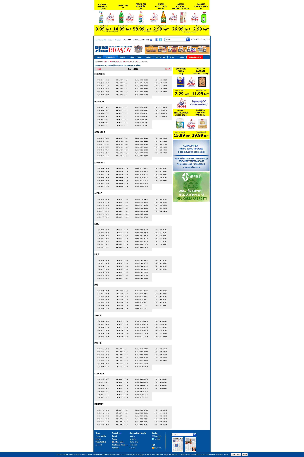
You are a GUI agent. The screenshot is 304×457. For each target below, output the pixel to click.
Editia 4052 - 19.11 (122, 113)
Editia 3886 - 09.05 (141, 306)
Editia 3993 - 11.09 (141, 174)
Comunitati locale (138, 433)
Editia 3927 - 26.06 (103, 269)
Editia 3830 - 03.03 (161, 358)
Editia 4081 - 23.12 (103, 89)
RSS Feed (157, 448)
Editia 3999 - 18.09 (122, 177)
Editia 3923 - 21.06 (122, 260)
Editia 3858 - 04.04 (161, 327)
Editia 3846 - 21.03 (122, 352)
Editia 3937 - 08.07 (141, 247)
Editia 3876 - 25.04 (103, 327)
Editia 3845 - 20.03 (122, 355)
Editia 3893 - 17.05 (122, 306)
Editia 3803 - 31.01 (103, 410)
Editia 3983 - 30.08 (103, 199)
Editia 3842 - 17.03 (122, 364)
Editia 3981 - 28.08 (103, 205)
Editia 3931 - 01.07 (161, 244)
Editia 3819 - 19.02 (122, 385)
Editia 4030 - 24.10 (103, 156)
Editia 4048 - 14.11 (122, 125)
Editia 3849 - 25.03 (103, 364)
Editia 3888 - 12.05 (141, 300)
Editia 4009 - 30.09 (103, 168)
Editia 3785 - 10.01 (161, 410)
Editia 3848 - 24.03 (103, 367)
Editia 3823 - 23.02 (103, 394)
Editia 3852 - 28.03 (103, 355)
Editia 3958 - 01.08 (161, 211)
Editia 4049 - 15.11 (122, 122)
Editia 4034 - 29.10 (103, 144)
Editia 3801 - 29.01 (103, 416)
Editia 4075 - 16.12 (122, 89)
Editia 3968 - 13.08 (141, 202)
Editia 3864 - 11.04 (141, 327)
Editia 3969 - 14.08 (141, 199)
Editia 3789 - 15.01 (141, 416)
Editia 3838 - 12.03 (141, 355)
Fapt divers (160, 57)
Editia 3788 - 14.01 (141, 419)
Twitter (157, 439)
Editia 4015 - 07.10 (161, 138)
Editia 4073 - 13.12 (122, 95)
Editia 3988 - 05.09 (161, 168)
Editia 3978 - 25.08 (103, 214)
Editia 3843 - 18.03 (122, 361)
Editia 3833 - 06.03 (161, 349)
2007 (167, 69)
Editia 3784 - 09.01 (161, 413)
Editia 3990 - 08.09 (141, 183)
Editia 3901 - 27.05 (103, 303)
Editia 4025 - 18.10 (122, 150)
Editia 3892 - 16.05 (122, 309)
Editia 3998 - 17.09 (122, 180)
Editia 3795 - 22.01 (122, 416)
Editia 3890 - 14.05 (141, 294)
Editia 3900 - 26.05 (103, 306)
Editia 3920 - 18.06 (122, 269)
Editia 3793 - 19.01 (122, 422)
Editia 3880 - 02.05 (161, 303)
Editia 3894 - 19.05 (122, 303)
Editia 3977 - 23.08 (103, 217)
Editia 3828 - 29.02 (103, 379)
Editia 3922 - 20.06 (122, 263)
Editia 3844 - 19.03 (122, 358)
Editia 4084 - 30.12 (103, 80)
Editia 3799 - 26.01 (103, 422)
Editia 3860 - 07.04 (161, 321)
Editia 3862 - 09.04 (141, 333)
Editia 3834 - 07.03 (141, 367)
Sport (172, 57)
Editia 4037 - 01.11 (161, 116)
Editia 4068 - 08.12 (141, 92)
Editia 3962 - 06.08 (161, 199)
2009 (98, 69)
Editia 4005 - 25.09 (103, 180)
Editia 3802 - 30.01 (103, 413)
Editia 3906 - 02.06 (161, 269)
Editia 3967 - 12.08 (141, 205)
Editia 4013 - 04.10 (161, 144)
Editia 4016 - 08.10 (141, 156)
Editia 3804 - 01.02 (161, 388)
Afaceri (148, 57)
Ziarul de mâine (195, 57)
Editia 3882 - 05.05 (161, 297)
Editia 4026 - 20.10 (122, 147)
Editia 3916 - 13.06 (141, 260)
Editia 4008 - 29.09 (103, 171)
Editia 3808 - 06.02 (141, 397)
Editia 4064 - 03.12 (161, 86)
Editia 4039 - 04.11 (161, 110)
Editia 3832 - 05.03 (161, 352)
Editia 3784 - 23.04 (103, 333)
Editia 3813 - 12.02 (141, 382)
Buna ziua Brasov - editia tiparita (121, 62)
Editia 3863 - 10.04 (141, 330)
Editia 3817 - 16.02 (122, 391)
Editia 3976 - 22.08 (122, 199)
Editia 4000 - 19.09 (122, 174)
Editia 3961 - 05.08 (161, 202)
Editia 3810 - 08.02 (141, 391)
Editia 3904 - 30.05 (103, 294)
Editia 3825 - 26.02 (103, 388)
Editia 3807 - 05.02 (161, 379)
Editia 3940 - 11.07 (141, 238)
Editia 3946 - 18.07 (122, 241)
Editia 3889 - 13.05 (141, 297)
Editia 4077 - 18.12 (122, 83)
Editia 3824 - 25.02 (103, 391)
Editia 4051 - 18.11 (122, 116)
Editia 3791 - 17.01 (141, 410)
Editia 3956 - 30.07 (103, 233)
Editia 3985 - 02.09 (161, 177)
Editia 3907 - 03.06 (161, 266)
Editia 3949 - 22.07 (122, 233)
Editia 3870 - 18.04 (122, 327)
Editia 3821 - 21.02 (122, 379)
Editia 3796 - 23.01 (122, 413)
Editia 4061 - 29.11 (103, 107)
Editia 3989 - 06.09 (141, 186)
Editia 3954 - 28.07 (103, 238)
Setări (245, 454)
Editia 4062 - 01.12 (161, 92)
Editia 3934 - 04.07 (161, 236)
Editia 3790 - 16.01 (141, 413)
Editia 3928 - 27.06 (103, 266)
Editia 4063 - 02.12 (161, 89)
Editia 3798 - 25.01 (103, 425)
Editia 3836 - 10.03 (141, 361)
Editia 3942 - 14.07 (141, 233)
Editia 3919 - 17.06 (122, 272)
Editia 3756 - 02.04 (161, 333)
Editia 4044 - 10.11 (141, 116)
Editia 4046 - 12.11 (141, 110)
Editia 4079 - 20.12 (103, 95)
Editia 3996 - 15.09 (122, 186)
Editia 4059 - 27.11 (103, 113)
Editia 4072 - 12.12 (141, 80)
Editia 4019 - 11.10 (141, 147)
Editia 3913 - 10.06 (141, 269)
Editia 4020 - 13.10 (141, 144)
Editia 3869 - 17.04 (122, 330)
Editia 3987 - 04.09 (161, 171)
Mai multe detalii (222, 454)
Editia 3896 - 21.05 (122, 297)
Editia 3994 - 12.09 (141, 171)
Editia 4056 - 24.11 (103, 122)
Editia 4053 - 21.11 (122, 107)
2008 (136, 62)
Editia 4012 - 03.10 (161, 147)
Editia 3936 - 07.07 (161, 230)
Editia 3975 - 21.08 (122, 202)
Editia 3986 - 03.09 (161, 174)
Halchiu (132, 448)
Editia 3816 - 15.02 (122, 394)
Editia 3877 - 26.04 (103, 324)
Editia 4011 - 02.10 (161, 150)
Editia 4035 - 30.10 (103, 141)
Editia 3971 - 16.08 (122, 214)
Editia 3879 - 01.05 (161, 306)
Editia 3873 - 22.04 (103, 336)
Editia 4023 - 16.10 (122, 156)
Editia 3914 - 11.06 (141, 266)
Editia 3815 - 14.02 (122, 397)
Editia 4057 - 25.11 (103, 119)
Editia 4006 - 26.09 (103, 177)
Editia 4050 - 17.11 (122, 119)
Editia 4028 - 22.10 (122, 141)
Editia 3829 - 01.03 (161, 361)
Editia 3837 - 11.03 (141, 358)
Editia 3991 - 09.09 (141, 180)
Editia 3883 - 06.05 (161, 294)
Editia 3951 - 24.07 (103, 247)
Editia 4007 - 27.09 (103, 174)
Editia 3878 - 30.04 (103, 321)
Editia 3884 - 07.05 (161, 291)
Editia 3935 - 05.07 (161, 233)
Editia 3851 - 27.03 (103, 358)
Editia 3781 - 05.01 (161, 422)
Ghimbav (133, 439)
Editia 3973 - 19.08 (122, 208)
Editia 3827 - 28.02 (103, 382)
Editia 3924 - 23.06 (103, 278)
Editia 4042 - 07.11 (141, 122)
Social (122, 57)
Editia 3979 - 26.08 (103, 211)
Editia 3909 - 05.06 (161, 260)
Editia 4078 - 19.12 (122, 80)
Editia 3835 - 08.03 (141, 364)
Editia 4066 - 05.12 (161, 80)
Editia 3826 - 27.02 (103, 385)
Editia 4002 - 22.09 (122, 168)
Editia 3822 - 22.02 (103, 397)
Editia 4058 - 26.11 (103, 116)
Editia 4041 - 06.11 (141, 125)
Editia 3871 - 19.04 (122, 324)
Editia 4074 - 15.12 (122, 92)
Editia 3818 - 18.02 (122, 388)
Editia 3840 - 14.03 (141, 349)
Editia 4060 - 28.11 (103, 110)
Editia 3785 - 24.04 (103, 330)
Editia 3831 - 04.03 (161, 355)
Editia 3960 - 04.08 (161, 205)
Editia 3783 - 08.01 (161, 416)
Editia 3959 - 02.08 (161, 208)
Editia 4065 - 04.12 (161, 83)
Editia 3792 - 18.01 (122, 425)
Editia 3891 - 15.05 (141, 291)
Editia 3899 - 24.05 (103, 309)
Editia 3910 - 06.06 (141, 278)
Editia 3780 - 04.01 (161, 425)
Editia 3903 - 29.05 (103, 297)
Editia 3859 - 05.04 (161, 324)
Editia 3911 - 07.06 (141, 275)
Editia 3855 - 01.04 (161, 336)
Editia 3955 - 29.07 (103, 236)
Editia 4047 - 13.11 (141, 107)
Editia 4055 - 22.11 (103, 125)
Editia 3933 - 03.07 (161, 238)
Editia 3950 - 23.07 (122, 230)
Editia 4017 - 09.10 (141, 153)
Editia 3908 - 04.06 (161, 263)
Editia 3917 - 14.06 (122, 278)
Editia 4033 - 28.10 (103, 147)
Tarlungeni (134, 442)
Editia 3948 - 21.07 (122, 236)
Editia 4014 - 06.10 (161, 141)
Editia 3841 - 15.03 (122, 367)
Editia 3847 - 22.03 (122, 349)
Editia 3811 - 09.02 (141, 388)
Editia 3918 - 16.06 (122, 275)
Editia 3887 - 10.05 (141, 303)
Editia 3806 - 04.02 (161, 382)
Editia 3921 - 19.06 (122, 266)
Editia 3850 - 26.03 (103, 361)
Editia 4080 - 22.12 (103, 92)
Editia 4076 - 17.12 (122, 86)
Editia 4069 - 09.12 (141, 89)
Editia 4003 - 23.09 (103, 186)
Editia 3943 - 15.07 (141, 230)
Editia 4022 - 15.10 (141, 138)
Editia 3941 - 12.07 (141, 236)
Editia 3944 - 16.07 (122, 247)
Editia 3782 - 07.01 (161, 419)
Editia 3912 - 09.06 (141, 272)
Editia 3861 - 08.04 (141, 336)
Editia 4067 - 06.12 (141, 95)
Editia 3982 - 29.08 (103, 202)
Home (99, 57)
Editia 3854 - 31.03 (103, 349)
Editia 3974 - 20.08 (122, 205)
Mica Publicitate (100, 40)
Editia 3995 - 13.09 (141, 168)
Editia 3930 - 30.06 (103, 260)
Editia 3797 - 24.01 (122, 410)
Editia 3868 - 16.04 (122, 333)
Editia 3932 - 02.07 (161, 241)
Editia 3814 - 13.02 (141, 379)
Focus (181, 57)
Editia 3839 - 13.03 (141, 352)
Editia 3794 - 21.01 (122, 419)
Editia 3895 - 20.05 (122, 300)
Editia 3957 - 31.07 (103, 230)
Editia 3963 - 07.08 (141, 217)
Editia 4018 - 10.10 (141, 150)
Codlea (132, 436)
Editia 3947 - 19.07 (122, 238)
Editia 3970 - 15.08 (122, 217)
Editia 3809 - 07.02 (141, 394)
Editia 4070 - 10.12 (141, 86)
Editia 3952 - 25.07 (103, 244)
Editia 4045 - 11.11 (141, 113)
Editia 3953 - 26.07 (103, 241)
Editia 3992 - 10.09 (141, 177)
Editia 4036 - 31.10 (103, 138)
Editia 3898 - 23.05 (122, 291)
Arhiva (110, 40)
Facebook (157, 436)
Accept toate (236, 454)
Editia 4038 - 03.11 (161, 113)
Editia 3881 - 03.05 (161, 300)
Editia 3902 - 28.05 (103, 300)
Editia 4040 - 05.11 (161, 107)
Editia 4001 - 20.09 (122, 171)
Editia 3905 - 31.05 (103, 291)
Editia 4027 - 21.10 (122, 144)
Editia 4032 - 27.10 (103, 150)
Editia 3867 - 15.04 (122, 336)
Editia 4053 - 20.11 (122, 110)
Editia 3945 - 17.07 (122, 244)
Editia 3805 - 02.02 (161, 385)
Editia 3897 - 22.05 (122, 294)
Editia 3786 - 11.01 (141, 425)
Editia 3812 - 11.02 (141, 385)
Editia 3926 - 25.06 (103, 272)
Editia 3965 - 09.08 (141, 211)
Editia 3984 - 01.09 (161, 180)
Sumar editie (110, 57)
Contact (118, 40)
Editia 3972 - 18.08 (122, 211)
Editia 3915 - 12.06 (141, 263)
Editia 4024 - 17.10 (122, 153)
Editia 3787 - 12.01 (141, 422)
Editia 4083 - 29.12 (103, 83)
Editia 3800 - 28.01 (103, 419)
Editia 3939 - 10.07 (141, 241)
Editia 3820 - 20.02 (122, 382)
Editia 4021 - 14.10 (141, 141)
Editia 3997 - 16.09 (122, 183)
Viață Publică (135, 57)
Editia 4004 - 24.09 (103, 183)
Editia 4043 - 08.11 (141, 119)
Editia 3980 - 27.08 (103, 208)
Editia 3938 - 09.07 (141, 244)
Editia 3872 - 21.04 (122, 321)
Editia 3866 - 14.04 (141, 321)
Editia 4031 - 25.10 (103, 153)
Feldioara (133, 445)
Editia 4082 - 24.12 (103, 86)
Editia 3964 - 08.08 (141, 214)
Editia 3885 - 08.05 (141, 309)
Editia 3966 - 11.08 (141, 208)
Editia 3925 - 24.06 (103, 275)
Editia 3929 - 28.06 (103, 263)
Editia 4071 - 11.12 (141, 83)
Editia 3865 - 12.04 (141, 324)
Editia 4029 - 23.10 (122, 138)
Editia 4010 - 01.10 (161, 153)
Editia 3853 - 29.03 (103, 352)
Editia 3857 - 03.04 (161, 330)
